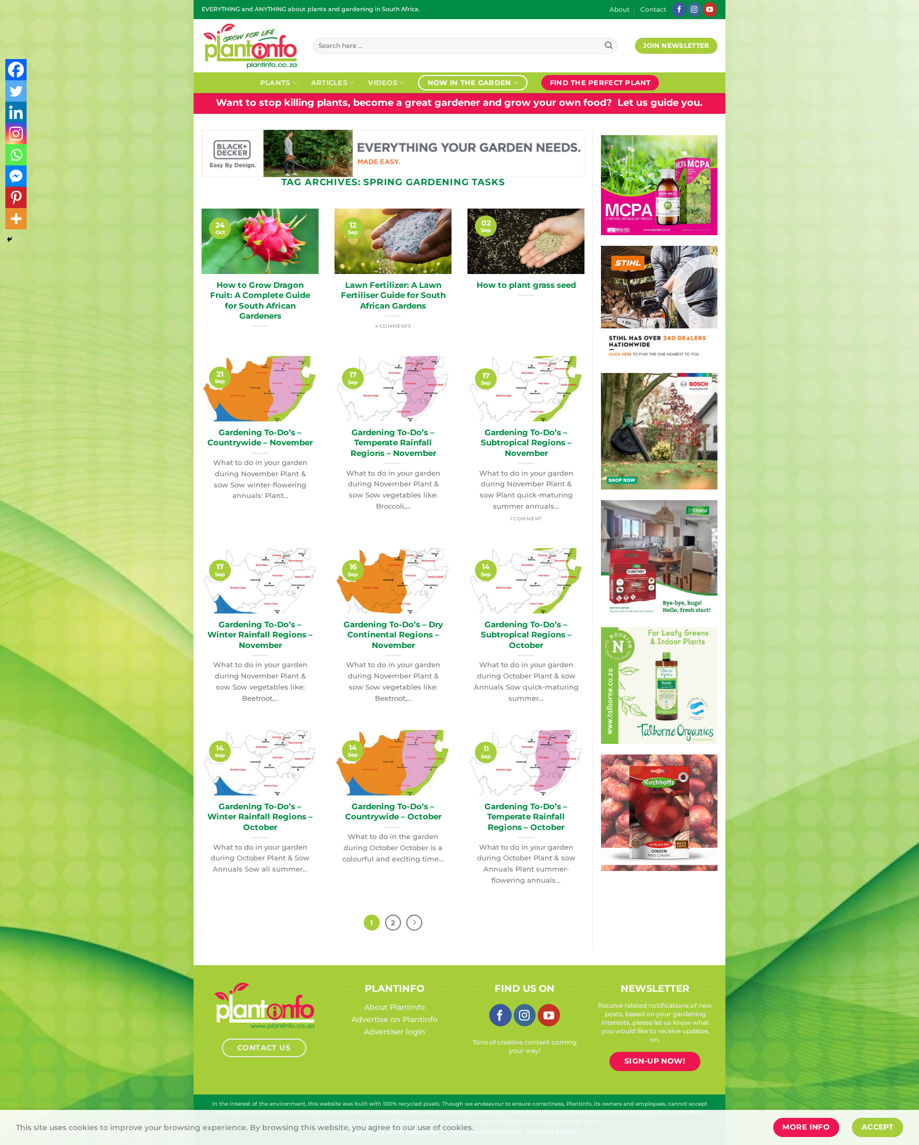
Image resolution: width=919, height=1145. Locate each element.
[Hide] (9, 239)
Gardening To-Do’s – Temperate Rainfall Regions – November (393, 443)
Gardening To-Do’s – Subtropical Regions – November (526, 443)
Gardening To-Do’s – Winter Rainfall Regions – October (260, 817)
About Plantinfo (394, 1007)
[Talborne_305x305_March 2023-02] (659, 685)
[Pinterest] (16, 197)
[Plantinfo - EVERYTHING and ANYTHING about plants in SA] (249, 45)
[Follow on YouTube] (710, 9)
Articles (329, 82)
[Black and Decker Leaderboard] (393, 152)
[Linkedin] (16, 112)
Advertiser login (394, 1031)
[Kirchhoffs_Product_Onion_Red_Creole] (659, 812)
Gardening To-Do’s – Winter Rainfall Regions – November (260, 635)
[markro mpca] (659, 184)
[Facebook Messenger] (16, 176)
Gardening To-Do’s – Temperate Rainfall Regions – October (525, 817)
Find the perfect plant (600, 82)
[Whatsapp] (16, 154)
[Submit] (608, 46)
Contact (653, 9)
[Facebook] (16, 69)
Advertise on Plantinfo (395, 1019)
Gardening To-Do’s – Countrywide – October (393, 812)
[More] (16, 218)
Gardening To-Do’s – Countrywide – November (260, 437)
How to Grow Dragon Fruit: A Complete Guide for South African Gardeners (260, 300)
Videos (382, 82)
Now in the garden (469, 82)
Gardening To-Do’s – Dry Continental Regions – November (393, 635)
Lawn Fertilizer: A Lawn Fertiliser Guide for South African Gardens (393, 295)
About (619, 9)
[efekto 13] (659, 557)
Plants (275, 82)
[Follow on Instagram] (694, 9)
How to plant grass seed (526, 285)
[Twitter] (16, 91)
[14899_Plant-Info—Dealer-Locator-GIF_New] (659, 303)
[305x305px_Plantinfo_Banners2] (659, 430)
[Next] (414, 923)
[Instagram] (16, 133)
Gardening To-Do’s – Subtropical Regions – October (526, 635)
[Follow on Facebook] (679, 9)
